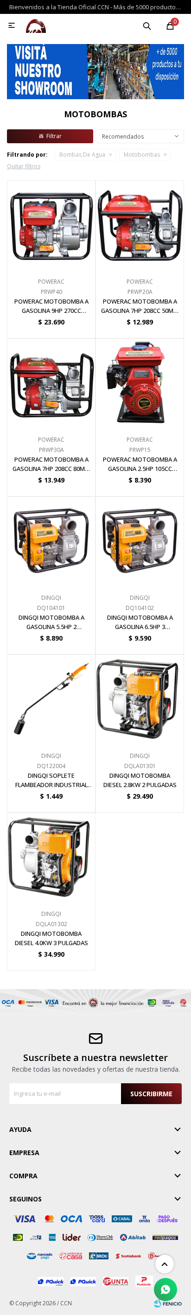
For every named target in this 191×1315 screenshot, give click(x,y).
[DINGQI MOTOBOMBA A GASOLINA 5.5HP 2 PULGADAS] (51, 540)
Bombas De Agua (82, 155)
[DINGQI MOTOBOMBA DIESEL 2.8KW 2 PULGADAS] (140, 698)
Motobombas (142, 155)
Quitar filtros (23, 166)
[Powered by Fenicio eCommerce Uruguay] (168, 1303)
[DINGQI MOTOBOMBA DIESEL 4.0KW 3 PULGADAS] (51, 857)
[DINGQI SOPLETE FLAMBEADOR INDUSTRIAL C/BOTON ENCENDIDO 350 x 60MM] (51, 698)
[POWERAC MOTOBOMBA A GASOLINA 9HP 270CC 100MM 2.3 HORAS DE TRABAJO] (51, 224)
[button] (147, 25)
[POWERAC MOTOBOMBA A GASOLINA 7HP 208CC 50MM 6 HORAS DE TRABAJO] (140, 224)
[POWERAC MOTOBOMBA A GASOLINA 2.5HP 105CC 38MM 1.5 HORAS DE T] (140, 382)
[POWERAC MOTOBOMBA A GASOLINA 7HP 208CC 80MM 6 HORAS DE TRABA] (51, 382)
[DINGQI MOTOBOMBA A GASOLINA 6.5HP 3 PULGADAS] (140, 540)
